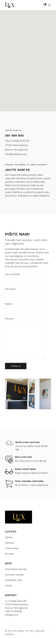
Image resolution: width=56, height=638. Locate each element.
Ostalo (8, 585)
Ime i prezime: (12, 274)
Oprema (9, 542)
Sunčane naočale (14, 574)
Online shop (11, 548)
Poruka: (9, 318)
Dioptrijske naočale (15, 569)
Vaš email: (10, 289)
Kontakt (9, 553)
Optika (8, 537)
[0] (44, 5)
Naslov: (9, 303)
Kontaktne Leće (13, 580)
